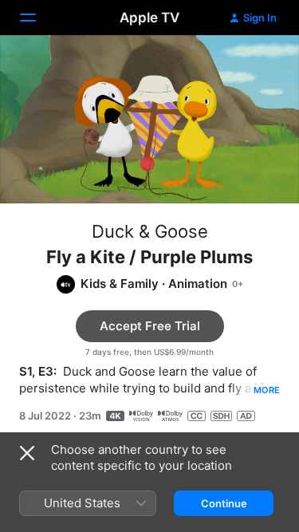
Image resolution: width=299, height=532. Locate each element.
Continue (224, 503)
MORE (267, 390)
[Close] (27, 453)
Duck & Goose (150, 231)
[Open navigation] (37, 17)
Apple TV (149, 18)
